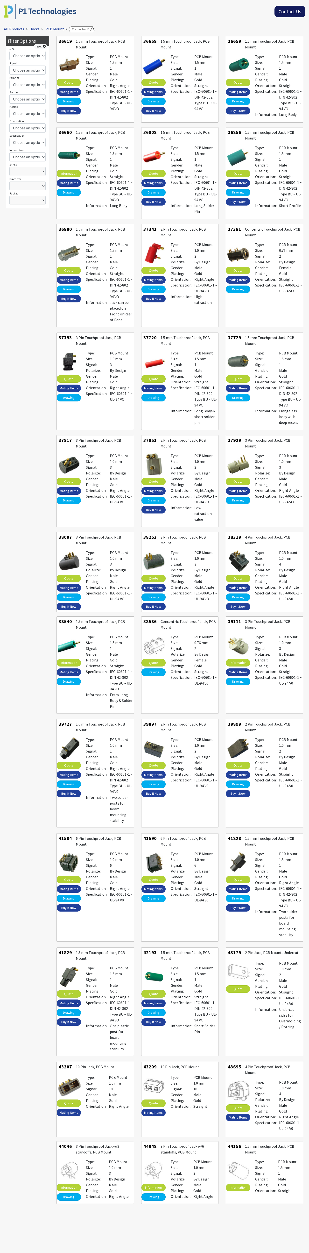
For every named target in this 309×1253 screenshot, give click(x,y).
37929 (234, 440)
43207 (65, 1067)
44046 (65, 1146)
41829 (65, 952)
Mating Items (69, 92)
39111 (234, 621)
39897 (150, 724)
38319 (234, 537)
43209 (150, 1067)
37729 (234, 337)
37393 (65, 337)
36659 (234, 41)
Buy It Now (68, 110)
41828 (234, 838)
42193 (150, 952)
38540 (65, 621)
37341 (150, 229)
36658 (150, 41)
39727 (65, 724)
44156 (234, 1146)
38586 (150, 621)
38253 (150, 537)
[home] (40, 11)
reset (39, 46)
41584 (65, 838)
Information (69, 173)
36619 (65, 41)
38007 (65, 537)
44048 (150, 1146)
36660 (65, 132)
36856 (234, 132)
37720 (150, 337)
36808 (150, 132)
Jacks (34, 29)
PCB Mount (54, 29)
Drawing (69, 101)
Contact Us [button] (290, 11)
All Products (14, 29)
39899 (234, 724)
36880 (65, 229)
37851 (150, 440)
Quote (68, 82)
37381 (234, 229)
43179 (234, 952)
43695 (234, 1067)
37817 (65, 440)
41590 (150, 838)
